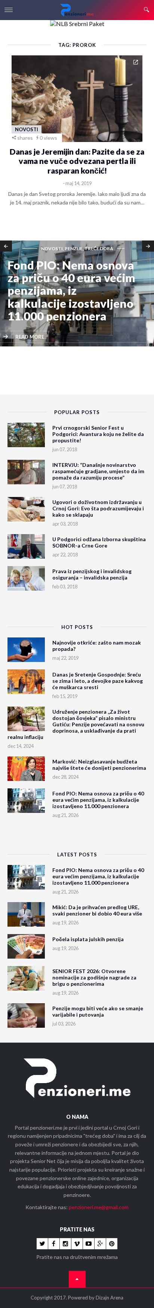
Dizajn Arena (109, 1298)
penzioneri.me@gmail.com (99, 1207)
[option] (77, 294)
